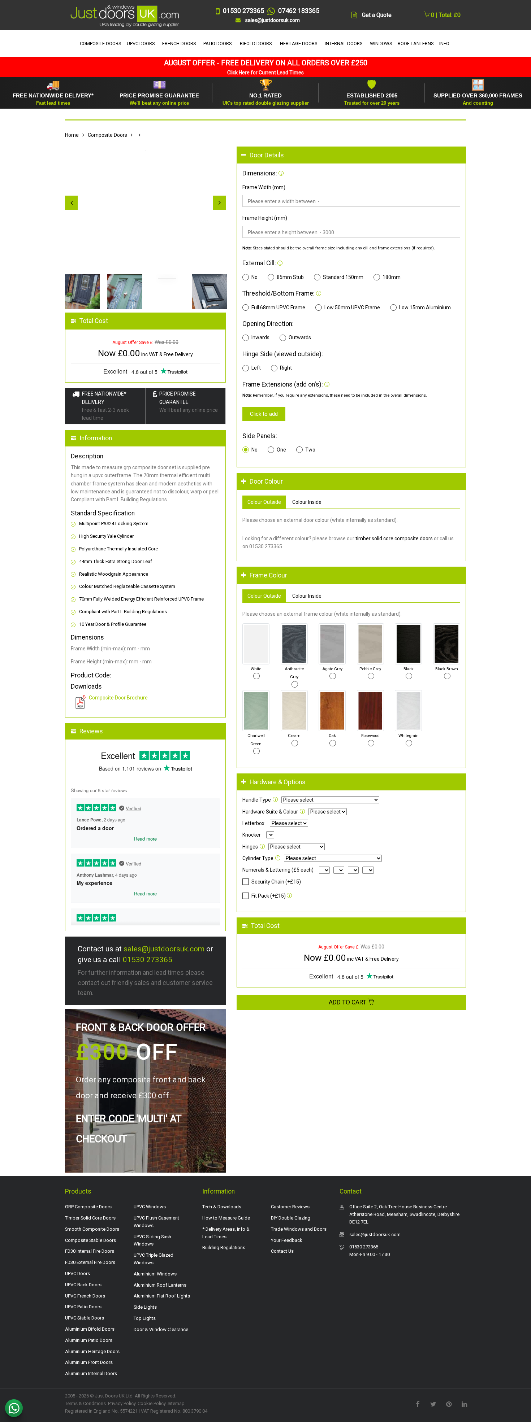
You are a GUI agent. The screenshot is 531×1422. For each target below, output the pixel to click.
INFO (444, 43)
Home (72, 135)
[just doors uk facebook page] (417, 1403)
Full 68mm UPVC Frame (278, 307)
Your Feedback (286, 1240)
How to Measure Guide (226, 1218)
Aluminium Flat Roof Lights (162, 1296)
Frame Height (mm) (264, 218)
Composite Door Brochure (118, 698)
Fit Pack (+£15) (268, 896)
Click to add (264, 414)
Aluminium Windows (155, 1274)
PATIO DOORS (217, 43)
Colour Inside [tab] (306, 502)
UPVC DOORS (141, 43)
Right (286, 368)
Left (256, 368)
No (254, 277)
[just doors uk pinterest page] (448, 1403)
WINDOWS (381, 43)
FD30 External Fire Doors (90, 1262)
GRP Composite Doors (88, 1206)
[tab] (351, 155)
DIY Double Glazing (290, 1218)
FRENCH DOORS (179, 43)
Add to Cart (348, 1002)
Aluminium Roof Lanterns (160, 1285)
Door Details (267, 155)
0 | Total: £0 (445, 15)
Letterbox (253, 823)
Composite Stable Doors (90, 1240)
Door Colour (266, 481)
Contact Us (282, 1251)
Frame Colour (268, 575)
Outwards (300, 337)
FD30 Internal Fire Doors (89, 1251)
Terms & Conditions (85, 1403)
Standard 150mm (343, 277)
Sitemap (176, 1403)
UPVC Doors (77, 1273)
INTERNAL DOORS (344, 43)
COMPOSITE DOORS (100, 43)
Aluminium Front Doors (89, 1362)
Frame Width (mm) (263, 187)
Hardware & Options (278, 782)
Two (310, 450)
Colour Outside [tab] (264, 502)
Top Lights (145, 1318)
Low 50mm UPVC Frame (352, 307)
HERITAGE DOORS (299, 43)
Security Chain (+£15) (276, 882)
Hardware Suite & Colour (270, 812)
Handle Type (256, 800)
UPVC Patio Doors (83, 1306)
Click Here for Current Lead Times (265, 72)
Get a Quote (377, 15)
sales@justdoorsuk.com (164, 949)
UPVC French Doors (85, 1296)
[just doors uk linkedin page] (464, 1403)
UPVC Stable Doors (84, 1318)
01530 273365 (147, 959)
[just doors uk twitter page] (433, 1403)
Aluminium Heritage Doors (92, 1351)
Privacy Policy (121, 1403)
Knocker (251, 835)
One (281, 450)
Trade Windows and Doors (299, 1229)
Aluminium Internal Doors (91, 1373)
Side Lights (145, 1307)
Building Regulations (223, 1247)
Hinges (250, 847)
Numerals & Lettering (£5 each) (278, 870)
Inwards (260, 337)
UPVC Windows (150, 1206)
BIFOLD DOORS (256, 43)
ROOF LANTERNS (416, 43)
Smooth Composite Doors (92, 1229)
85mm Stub (290, 277)
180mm (392, 277)
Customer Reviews (290, 1206)
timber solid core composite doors (394, 538)
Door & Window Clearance (161, 1329)
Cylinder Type (257, 858)
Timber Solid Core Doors (90, 1218)
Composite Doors (107, 135)
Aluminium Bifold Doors (90, 1329)
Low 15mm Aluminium (425, 307)
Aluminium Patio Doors (88, 1340)
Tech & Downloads (221, 1206)
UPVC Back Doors (83, 1284)
